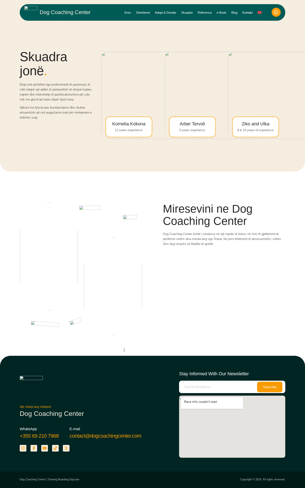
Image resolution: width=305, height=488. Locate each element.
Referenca (205, 12)
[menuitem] (259, 12)
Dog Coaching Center (65, 12)
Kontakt (247, 12)
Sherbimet (143, 12)
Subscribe (270, 387)
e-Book (221, 12)
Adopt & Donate (165, 12)
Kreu (127, 12)
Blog (234, 12)
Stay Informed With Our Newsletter (214, 373)
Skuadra (187, 12)
